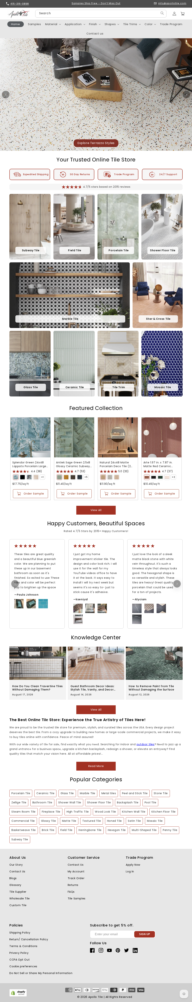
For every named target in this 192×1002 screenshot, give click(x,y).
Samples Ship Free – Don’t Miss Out (96, 3)
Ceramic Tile (45, 793)
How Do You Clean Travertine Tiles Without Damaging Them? (37, 688)
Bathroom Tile (42, 802)
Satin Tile (134, 821)
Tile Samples (77, 898)
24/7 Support (168, 174)
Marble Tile (87, 793)
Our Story (16, 865)
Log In (130, 871)
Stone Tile (161, 793)
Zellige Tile (18, 802)
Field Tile (66, 830)
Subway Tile (19, 839)
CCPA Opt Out (19, 959)
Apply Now (133, 865)
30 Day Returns (80, 174)
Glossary (15, 885)
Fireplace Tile (51, 812)
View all (96, 510)
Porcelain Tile (20, 793)
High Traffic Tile (78, 812)
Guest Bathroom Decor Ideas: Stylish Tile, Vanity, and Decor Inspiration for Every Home (92, 688)
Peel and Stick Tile (135, 793)
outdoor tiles (145, 744)
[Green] (16, 477)
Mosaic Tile (155, 821)
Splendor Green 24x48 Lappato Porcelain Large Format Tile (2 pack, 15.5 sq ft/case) (29, 464)
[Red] (147, 477)
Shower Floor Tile (99, 802)
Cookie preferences (23, 966)
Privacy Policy (18, 953)
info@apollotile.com (172, 3)
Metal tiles (108, 793)
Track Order (76, 878)
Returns (73, 885)
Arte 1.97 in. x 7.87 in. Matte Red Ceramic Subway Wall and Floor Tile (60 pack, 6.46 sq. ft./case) (159, 464)
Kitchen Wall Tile (133, 812)
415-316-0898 (19, 3)
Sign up (144, 934)
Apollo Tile (95, 997)
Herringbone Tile (90, 830)
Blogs (13, 878)
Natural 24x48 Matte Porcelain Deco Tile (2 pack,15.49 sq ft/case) (115, 464)
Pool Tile (150, 802)
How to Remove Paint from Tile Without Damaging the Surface (151, 688)
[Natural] (103, 477)
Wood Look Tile (105, 812)
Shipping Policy (19, 932)
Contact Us (17, 871)
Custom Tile (18, 905)
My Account (76, 871)
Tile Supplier (17, 892)
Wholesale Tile (19, 898)
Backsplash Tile (127, 802)
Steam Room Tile (23, 812)
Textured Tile (91, 821)
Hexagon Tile (117, 830)
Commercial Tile (23, 821)
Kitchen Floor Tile (164, 812)
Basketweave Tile (23, 830)
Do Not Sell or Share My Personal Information (40, 973)
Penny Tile (170, 830)
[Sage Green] (59, 477)
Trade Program (124, 174)
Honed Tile (114, 821)
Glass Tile (67, 793)
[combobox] (101, 14)
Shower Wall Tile (69, 802)
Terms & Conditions (23, 946)
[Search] (162, 13)
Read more (96, 766)
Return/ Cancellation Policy (28, 939)
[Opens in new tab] (18, 995)
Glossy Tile (48, 821)
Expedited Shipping (36, 174)
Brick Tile (48, 830)
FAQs (71, 892)
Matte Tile (69, 821)
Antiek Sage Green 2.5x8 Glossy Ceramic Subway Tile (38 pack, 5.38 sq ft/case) (73, 464)
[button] (182, 14)
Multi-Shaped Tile (144, 830)
